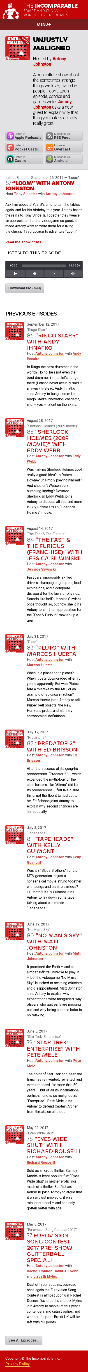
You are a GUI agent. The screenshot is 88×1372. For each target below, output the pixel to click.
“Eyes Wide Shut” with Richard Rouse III (54, 1145)
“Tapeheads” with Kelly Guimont (50, 845)
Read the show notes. (23, 242)
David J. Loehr (65, 1271)
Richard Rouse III (41, 1162)
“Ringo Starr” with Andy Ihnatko (53, 342)
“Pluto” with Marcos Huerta (51, 651)
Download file (24, 288)
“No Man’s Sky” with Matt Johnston (54, 941)
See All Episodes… (23, 1340)
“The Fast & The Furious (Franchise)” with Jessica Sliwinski (54, 549)
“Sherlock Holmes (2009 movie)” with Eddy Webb (48, 441)
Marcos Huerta (40, 665)
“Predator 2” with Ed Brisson (52, 746)
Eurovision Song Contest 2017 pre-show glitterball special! (49, 1248)
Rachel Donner (39, 1271)
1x (53, 273)
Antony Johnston (49, 61)
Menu (42, 24)
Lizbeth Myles (45, 1276)
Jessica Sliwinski (41, 569)
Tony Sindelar (25, 194)
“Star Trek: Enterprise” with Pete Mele (53, 1049)
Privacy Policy (17, 1364)
